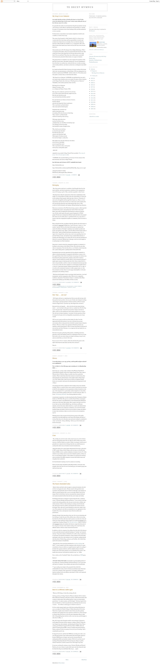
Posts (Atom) (61, 663)
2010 (92, 102)
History (54, 358)
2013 (92, 95)
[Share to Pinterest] (59, 177)
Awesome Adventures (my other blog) (97, 56)
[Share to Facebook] (58, 177)
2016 (92, 89)
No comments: (76, 282)
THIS (81, 555)
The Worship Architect (73, 522)
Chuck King (102, 42)
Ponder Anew (92, 58)
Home (67, 659)
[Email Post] (78, 174)
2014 (92, 93)
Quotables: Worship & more (95, 60)
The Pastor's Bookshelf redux (61, 484)
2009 (92, 104)
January (94, 75)
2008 (92, 106)
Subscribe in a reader (94, 116)
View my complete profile (96, 49)
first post (93, 31)
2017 (92, 87)
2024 (92, 69)
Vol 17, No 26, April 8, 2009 (62, 155)
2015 (92, 91)
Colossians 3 (70, 286)
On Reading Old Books (61, 394)
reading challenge (79, 543)
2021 (92, 80)
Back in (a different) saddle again (62, 590)
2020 (92, 82)
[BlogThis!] (55, 177)
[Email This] (53, 177)
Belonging (55, 185)
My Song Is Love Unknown (60, 16)
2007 (92, 108)
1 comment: (74, 174)
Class (54, 435)
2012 (92, 98)
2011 (92, 100)
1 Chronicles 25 (61, 286)
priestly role (72, 287)
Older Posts (84, 659)
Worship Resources (93, 62)
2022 (92, 78)
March (93, 71)
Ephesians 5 (64, 287)
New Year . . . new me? (59, 295)
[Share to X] (56, 177)
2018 (92, 85)
